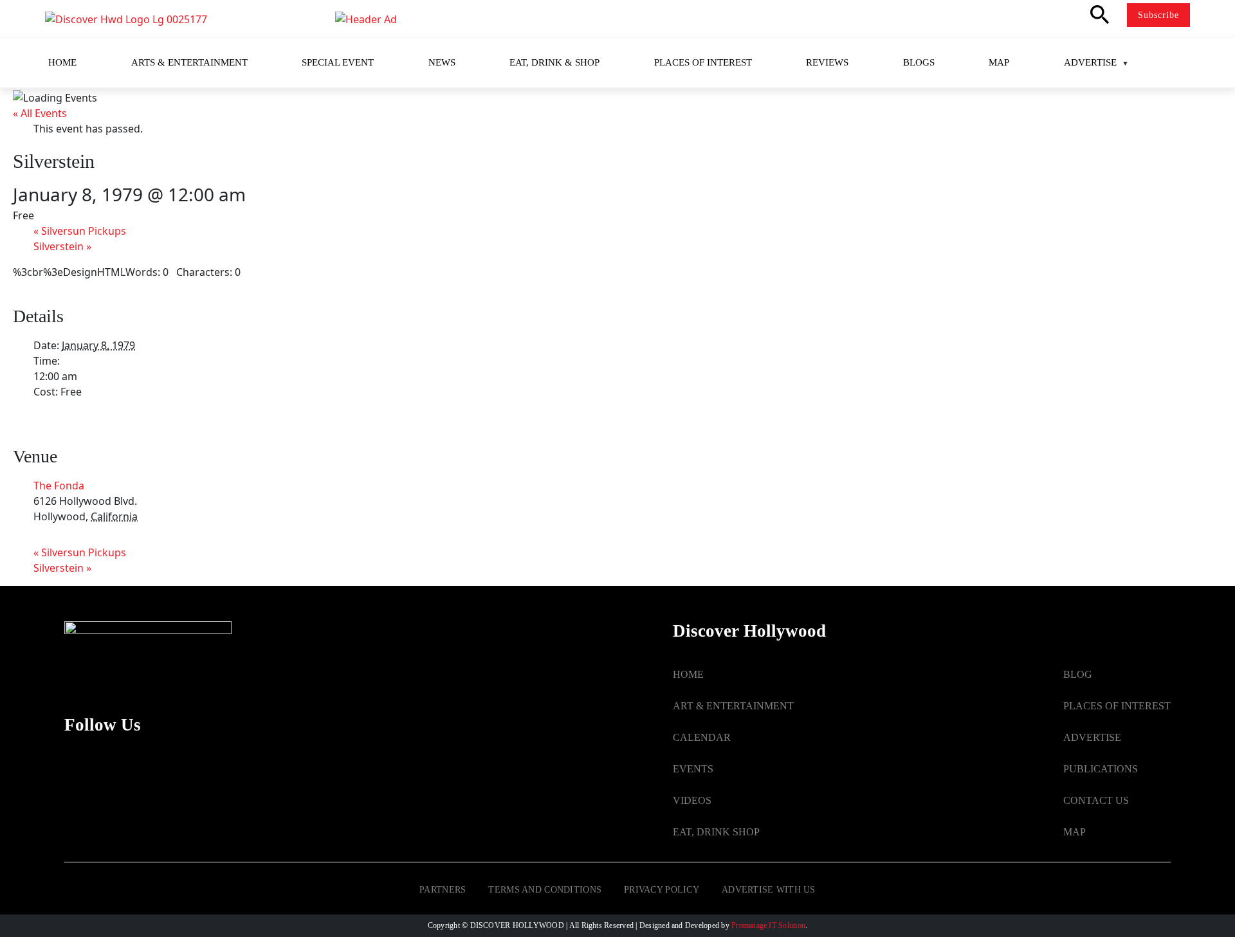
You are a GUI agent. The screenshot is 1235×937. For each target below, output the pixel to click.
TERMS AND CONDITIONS (544, 890)
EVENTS (693, 768)
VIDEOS (692, 800)
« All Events (40, 113)
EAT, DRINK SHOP (716, 831)
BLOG (1077, 674)
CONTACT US (1096, 800)
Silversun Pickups (79, 231)
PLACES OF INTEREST (1117, 705)
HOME (688, 674)
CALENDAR (702, 737)
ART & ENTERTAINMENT (733, 705)
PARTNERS (442, 890)
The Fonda (58, 485)
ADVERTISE (1092, 737)
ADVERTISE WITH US (769, 890)
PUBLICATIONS (1100, 768)
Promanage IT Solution (768, 925)
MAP (1074, 831)
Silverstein (62, 246)
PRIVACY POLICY (661, 890)
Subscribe (1158, 15)
